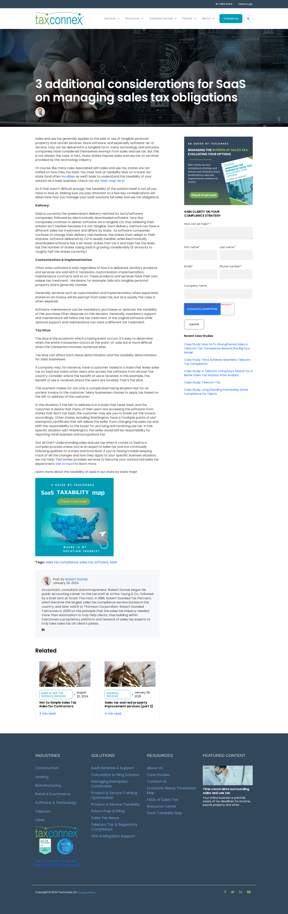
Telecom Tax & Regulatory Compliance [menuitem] (114, 827)
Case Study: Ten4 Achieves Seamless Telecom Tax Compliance (217, 362)
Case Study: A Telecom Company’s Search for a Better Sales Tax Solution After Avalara (218, 373)
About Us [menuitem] (155, 767)
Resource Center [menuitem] (161, 806)
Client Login (245, 4)
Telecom (43, 811)
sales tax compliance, (62, 562)
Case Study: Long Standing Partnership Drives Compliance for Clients (216, 392)
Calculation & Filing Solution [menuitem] (115, 774)
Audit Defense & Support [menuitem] (112, 767)
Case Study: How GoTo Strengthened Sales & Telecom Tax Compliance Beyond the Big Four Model (217, 348)
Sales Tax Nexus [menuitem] (105, 817)
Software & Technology (55, 802)
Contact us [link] (231, 18)
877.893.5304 (224, 4)
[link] (59, 18)
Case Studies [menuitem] (158, 774)
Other (40, 820)
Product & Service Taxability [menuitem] (115, 804)
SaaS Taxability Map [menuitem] (164, 812)
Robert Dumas (76, 579)
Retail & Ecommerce (53, 793)
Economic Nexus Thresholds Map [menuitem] (172, 790)
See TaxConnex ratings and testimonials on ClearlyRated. (57, 863)
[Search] (248, 18)
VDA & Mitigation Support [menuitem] (113, 836)
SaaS (113, 562)
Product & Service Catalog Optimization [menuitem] (114, 795)
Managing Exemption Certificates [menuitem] (110, 784)
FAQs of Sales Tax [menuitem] (162, 799)
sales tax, (87, 562)
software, (102, 562)
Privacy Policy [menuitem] (86, 892)
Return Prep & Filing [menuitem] (107, 811)
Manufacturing (48, 785)
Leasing (41, 776)
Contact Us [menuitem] (157, 781)
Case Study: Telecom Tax (202, 382)
